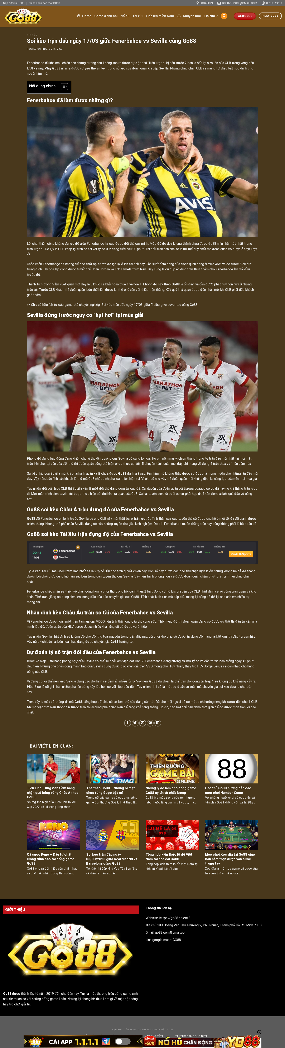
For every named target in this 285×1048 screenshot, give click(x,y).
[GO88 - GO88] (36, 16)
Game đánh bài (105, 16)
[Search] (224, 16)
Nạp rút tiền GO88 (13, 3)
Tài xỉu (137, 16)
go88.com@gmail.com (171, 932)
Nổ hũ (124, 16)
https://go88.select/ (174, 918)
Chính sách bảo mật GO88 (44, 3)
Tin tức (209, 16)
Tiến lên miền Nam (159, 16)
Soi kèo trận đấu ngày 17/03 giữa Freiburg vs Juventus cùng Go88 (149, 305)
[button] (62, 87)
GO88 (177, 940)
